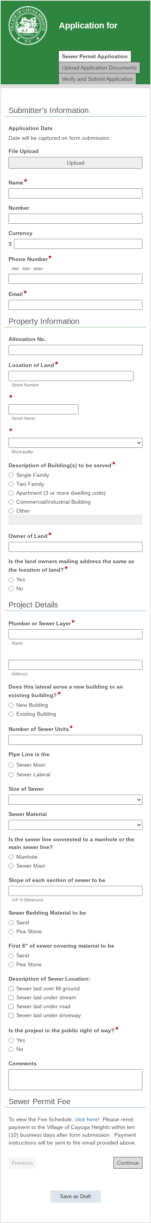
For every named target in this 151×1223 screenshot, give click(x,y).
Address (19, 674)
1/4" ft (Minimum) (27, 900)
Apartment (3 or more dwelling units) (61, 493)
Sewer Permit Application (95, 56)
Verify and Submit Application (97, 79)
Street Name (23, 418)
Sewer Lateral (33, 774)
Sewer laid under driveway (48, 1015)
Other (23, 511)
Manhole (27, 857)
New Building (32, 705)
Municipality (22, 451)
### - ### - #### (27, 268)
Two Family (30, 484)
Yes (20, 579)
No (19, 588)
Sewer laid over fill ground (48, 988)
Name (17, 643)
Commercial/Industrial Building (53, 502)
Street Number (25, 385)
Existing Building (36, 714)
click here (86, 1119)
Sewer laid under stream (46, 997)
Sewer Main (30, 765)
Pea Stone (29, 931)
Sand (22, 922)
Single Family (32, 475)
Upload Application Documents (99, 67)
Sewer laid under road (43, 1006)
